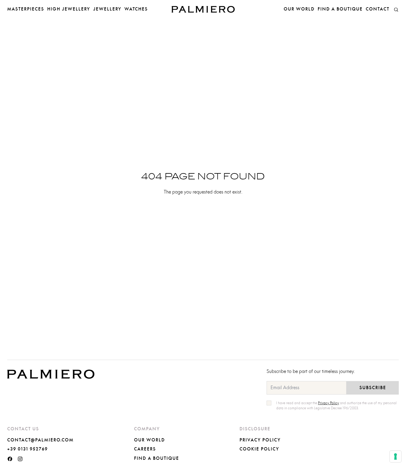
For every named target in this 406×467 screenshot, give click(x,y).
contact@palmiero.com (40, 440)
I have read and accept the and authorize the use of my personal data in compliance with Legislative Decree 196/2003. (336, 405)
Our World (299, 9)
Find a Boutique (340, 9)
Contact (377, 9)
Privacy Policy (260, 440)
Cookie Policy (259, 449)
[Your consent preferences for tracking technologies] (395, 456)
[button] (396, 9)
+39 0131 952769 (27, 449)
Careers (145, 449)
